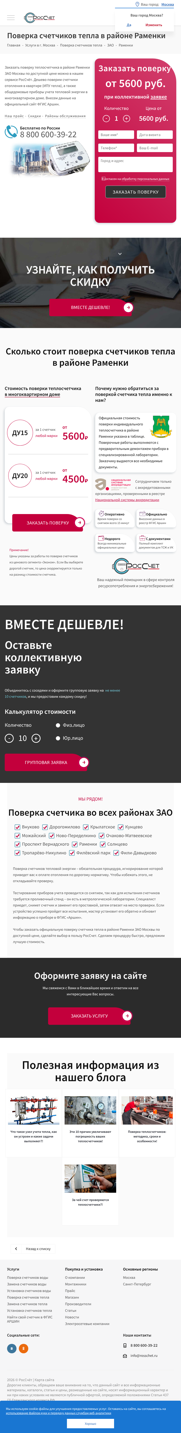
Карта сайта (44, 1380)
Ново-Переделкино (76, 836)
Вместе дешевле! (90, 307)
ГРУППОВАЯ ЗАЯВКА (46, 762)
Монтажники (75, 1284)
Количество (116, 108)
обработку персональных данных (145, 179)
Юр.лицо (73, 738)
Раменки (88, 844)
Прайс (70, 1290)
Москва (129, 1277)
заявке (158, 96)
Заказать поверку (136, 192)
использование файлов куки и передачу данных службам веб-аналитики (58, 1413)
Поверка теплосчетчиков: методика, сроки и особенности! (147, 1136)
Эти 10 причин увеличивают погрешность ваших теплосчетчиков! (90, 1136)
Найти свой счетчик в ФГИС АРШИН (30, 1319)
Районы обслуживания (65, 116)
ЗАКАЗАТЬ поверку (48, 523)
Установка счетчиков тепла (29, 1310)
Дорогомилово (64, 827)
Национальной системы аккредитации (127, 500)
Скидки (34, 116)
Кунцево (134, 827)
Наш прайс (14, 116)
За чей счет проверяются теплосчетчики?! (90, 1202)
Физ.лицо (74, 725)
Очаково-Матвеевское (129, 836)
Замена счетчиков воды (26, 1284)
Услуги (13, 1269)
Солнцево (117, 844)
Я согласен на (135, 179)
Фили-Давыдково (139, 853)
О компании (75, 1277)
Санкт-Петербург (137, 1284)
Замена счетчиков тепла (27, 1304)
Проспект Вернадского (45, 844)
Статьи (70, 1310)
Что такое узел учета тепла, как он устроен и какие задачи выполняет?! (33, 1136)
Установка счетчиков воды (29, 1290)
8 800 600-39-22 (48, 134)
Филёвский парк (93, 853)
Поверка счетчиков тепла (28, 1297)
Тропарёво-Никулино (44, 853)
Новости (72, 1317)
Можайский (34, 836)
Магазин (72, 1297)
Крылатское (102, 827)
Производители (78, 1304)
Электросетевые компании (87, 1323)
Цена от (154, 108)
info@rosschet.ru (144, 1355)
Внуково (30, 827)
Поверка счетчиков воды (27, 1277)
